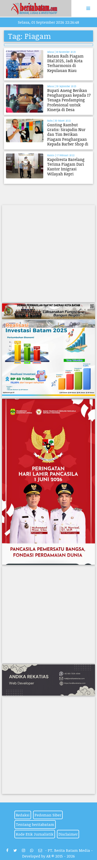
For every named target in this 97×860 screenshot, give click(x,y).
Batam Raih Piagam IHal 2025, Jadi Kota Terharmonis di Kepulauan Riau (65, 63)
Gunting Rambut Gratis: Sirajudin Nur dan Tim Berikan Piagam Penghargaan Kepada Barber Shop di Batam (67, 136)
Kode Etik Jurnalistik (34, 834)
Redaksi (23, 814)
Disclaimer (68, 834)
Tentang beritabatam (35, 824)
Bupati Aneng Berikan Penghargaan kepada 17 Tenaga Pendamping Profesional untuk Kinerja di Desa (69, 100)
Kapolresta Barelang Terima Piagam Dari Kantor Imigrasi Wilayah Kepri (66, 167)
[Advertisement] (48, 253)
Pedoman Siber (48, 814)
